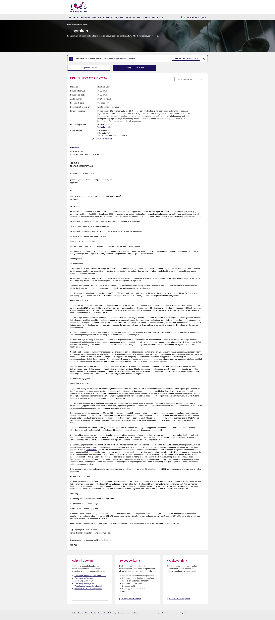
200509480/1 (91, 450)
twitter (188, 612)
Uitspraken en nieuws (102, 17)
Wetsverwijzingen (78, 124)
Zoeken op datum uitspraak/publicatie (90, 576)
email (175, 612)
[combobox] (190, 79)
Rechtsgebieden (77, 103)
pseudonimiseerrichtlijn (125, 59)
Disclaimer (135, 613)
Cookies (93, 613)
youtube (203, 612)
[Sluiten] (204, 59)
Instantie (74, 87)
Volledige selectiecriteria (131, 599)
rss (171, 612)
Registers (118, 17)
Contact (160, 17)
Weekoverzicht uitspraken (179, 599)
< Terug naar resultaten (134, 67)
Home (72, 17)
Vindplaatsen (76, 130)
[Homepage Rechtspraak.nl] (77, 6)
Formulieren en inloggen (194, 17)
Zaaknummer (76, 99)
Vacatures (121, 613)
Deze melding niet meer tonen (186, 59)
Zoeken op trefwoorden (83, 578)
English (74, 613)
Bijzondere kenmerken (80, 107)
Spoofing (113, 613)
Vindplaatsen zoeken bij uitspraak (88, 586)
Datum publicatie (77, 95)
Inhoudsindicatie (77, 111)
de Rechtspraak (133, 17)
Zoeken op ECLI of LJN (84, 581)
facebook (192, 612)
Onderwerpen (83, 17)
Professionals (149, 17)
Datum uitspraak (77, 91)
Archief (128, 613)
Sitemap (80, 613)
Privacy (87, 613)
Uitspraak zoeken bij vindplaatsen (88, 588)
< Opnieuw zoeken (89, 67)
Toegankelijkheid (103, 613)
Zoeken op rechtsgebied (84, 583)
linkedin (199, 612)
